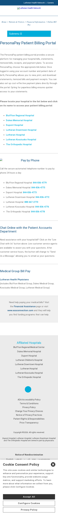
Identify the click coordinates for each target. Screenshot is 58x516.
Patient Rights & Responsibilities (29, 419)
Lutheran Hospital (15, 135)
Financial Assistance (25, 306)
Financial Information (36, 21)
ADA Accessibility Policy (29, 399)
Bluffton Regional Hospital (20, 115)
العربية (27, 459)
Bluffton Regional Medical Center (29, 347)
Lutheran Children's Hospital (29, 360)
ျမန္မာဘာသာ (44, 459)
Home (4, 21)
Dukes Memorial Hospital (19, 120)
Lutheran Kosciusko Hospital (21, 139)
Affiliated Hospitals (29, 343)
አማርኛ (19, 459)
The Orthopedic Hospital (19, 144)
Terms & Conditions (29, 403)
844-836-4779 (40, 182)
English (9, 459)
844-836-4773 (30, 192)
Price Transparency (29, 422)
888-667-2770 (31, 202)
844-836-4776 (42, 206)
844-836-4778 (38, 211)
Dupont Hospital (14, 125)
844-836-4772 (42, 197)
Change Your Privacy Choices (29, 411)
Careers (50, 3)
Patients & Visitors (16, 21)
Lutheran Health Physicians (14, 279)
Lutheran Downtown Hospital (21, 130)
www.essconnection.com (20, 310)
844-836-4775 (38, 187)
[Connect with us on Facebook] (28, 389)
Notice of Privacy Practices (29, 415)
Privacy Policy (29, 407)
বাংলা (34, 459)
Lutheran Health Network (34, 3)
